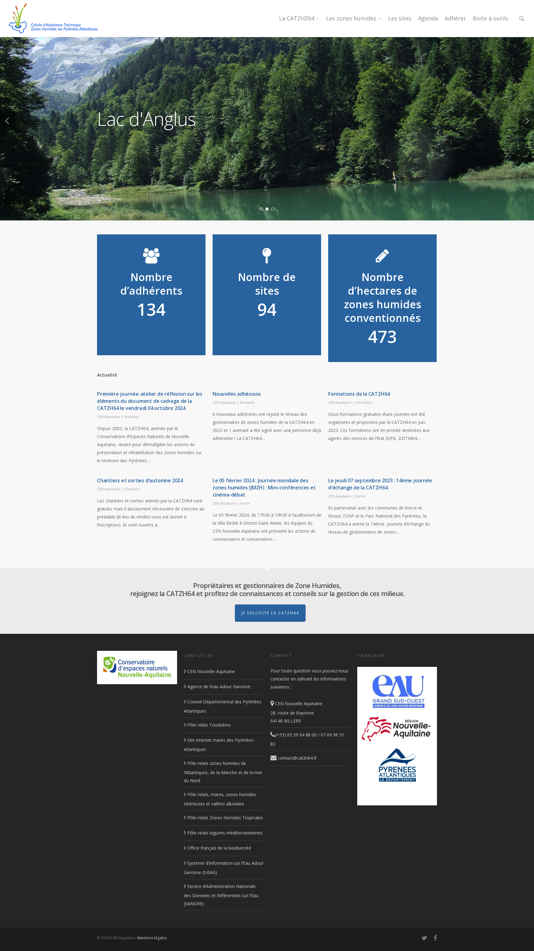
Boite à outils (490, 18)
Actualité (131, 416)
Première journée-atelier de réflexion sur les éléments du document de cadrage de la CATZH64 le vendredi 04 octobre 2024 (149, 401)
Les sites (399, 18)
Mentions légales (152, 937)
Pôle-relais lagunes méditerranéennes (224, 833)
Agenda (428, 18)
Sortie (245, 503)
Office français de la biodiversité (218, 848)
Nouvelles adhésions (237, 393)
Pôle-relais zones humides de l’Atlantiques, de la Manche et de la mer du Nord (223, 771)
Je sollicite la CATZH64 (270, 613)
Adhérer (455, 18)
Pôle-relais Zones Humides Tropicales (224, 818)
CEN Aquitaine (108, 416)
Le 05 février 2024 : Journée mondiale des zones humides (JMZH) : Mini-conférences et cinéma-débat (264, 487)
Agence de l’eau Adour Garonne (218, 686)
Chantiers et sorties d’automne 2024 (140, 480)
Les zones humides (351, 18)
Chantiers (132, 489)
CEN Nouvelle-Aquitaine (210, 671)
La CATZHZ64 (296, 18)
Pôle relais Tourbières (208, 725)
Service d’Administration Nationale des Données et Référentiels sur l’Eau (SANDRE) (221, 894)
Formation (364, 402)
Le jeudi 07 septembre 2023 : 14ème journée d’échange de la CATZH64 (380, 484)
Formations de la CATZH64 (359, 393)
